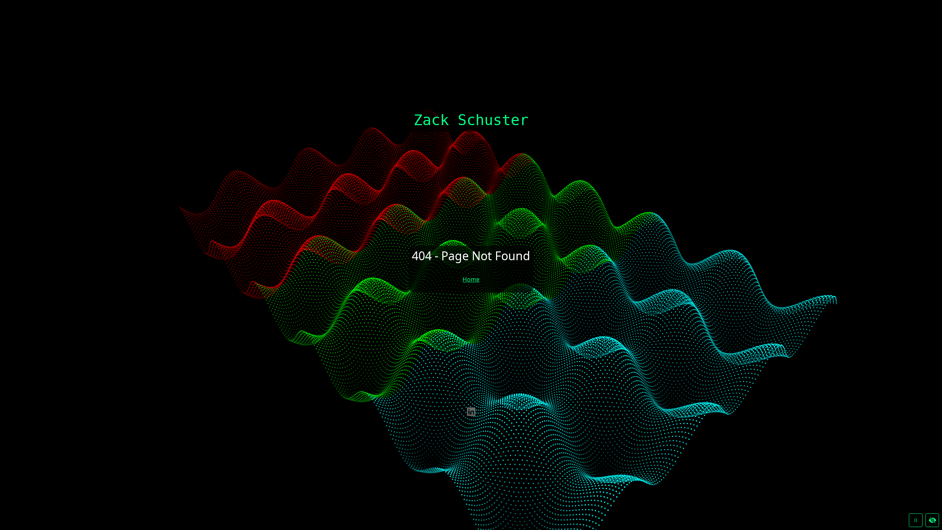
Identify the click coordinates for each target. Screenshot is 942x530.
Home (471, 279)
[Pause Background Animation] (915, 520)
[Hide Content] (932, 520)
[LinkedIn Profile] (471, 411)
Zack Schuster (471, 120)
